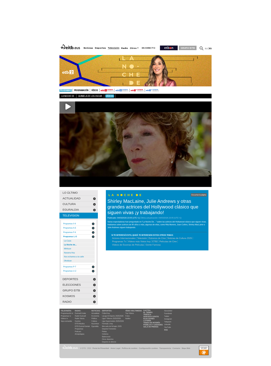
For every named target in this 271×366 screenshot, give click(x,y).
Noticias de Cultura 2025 (179, 238)
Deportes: (107, 311)
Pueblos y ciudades (153, 325)
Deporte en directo (109, 342)
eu (206, 48)
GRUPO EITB (188, 48)
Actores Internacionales (124, 238)
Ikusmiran (95, 324)
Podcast (78, 331)
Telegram (167, 322)
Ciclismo (105, 334)
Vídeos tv (64, 318)
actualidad (71, 198)
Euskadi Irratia (80, 313)
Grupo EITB (71, 290)
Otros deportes (108, 339)
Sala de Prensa (150, 327)
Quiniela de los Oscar (90, 96)
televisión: (66, 311)
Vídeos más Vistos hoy (139, 241)
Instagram (168, 319)
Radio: (78, 311)
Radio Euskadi (80, 316)
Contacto (176, 348)
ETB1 (107, 90)
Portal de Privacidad (101, 348)
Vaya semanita (66, 321)
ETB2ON (146, 90)
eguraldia (71, 209)
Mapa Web (186, 348)
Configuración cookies (148, 348)
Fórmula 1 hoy (107, 324)
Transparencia (165, 348)
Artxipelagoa (79, 334)
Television (71, 215)
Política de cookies (129, 348)
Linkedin (167, 324)
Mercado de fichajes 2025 (112, 326)
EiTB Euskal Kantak (82, 326)
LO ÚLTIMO (70, 192)
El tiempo (148, 312)
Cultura (94, 321)
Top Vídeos (129, 313)
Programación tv (67, 313)
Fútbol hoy (106, 313)
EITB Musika (80, 324)
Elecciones (148, 319)
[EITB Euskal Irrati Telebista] (70, 46)
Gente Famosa (153, 244)
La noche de (67, 96)
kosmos (69, 296)
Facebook (168, 313)
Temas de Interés (151, 323)
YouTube (167, 327)
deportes (70, 279)
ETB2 (122, 90)
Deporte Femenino (109, 329)
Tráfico (147, 314)
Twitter (166, 316)
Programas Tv (119, 241)
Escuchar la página (198, 195)
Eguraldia (94, 326)
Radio (67, 301)
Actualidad (95, 313)
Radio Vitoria (79, 318)
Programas (65, 90)
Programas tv (66, 316)
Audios (127, 318)
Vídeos (94, 90)
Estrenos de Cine (157, 238)
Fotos (127, 316)
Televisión (142, 238)
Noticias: (95, 311)
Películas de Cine (168, 241)
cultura (69, 204)
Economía (95, 316)
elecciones (72, 284)
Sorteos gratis (151, 316)
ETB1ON (131, 90)
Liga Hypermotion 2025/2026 (113, 321)
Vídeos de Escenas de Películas (128, 244)
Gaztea (77, 321)
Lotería (147, 321)
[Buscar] (201, 48)
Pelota (104, 331)
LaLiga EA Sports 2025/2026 (112, 316)
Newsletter (168, 311)
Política (94, 318)
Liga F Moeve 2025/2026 (111, 318)
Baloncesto (106, 337)
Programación (81, 90)
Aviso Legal (115, 348)
